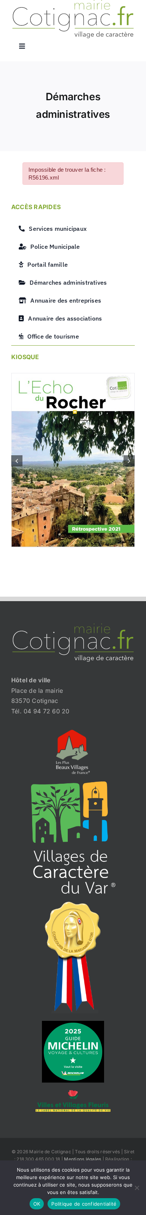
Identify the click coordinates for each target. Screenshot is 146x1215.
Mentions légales (82, 1159)
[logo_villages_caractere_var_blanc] (73, 784)
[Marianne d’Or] (73, 904)
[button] (16, 460)
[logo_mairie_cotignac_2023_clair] (73, 626)
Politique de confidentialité (83, 1204)
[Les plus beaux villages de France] (73, 733)
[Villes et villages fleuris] (73, 1093)
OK (36, 1204)
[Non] (136, 1187)
